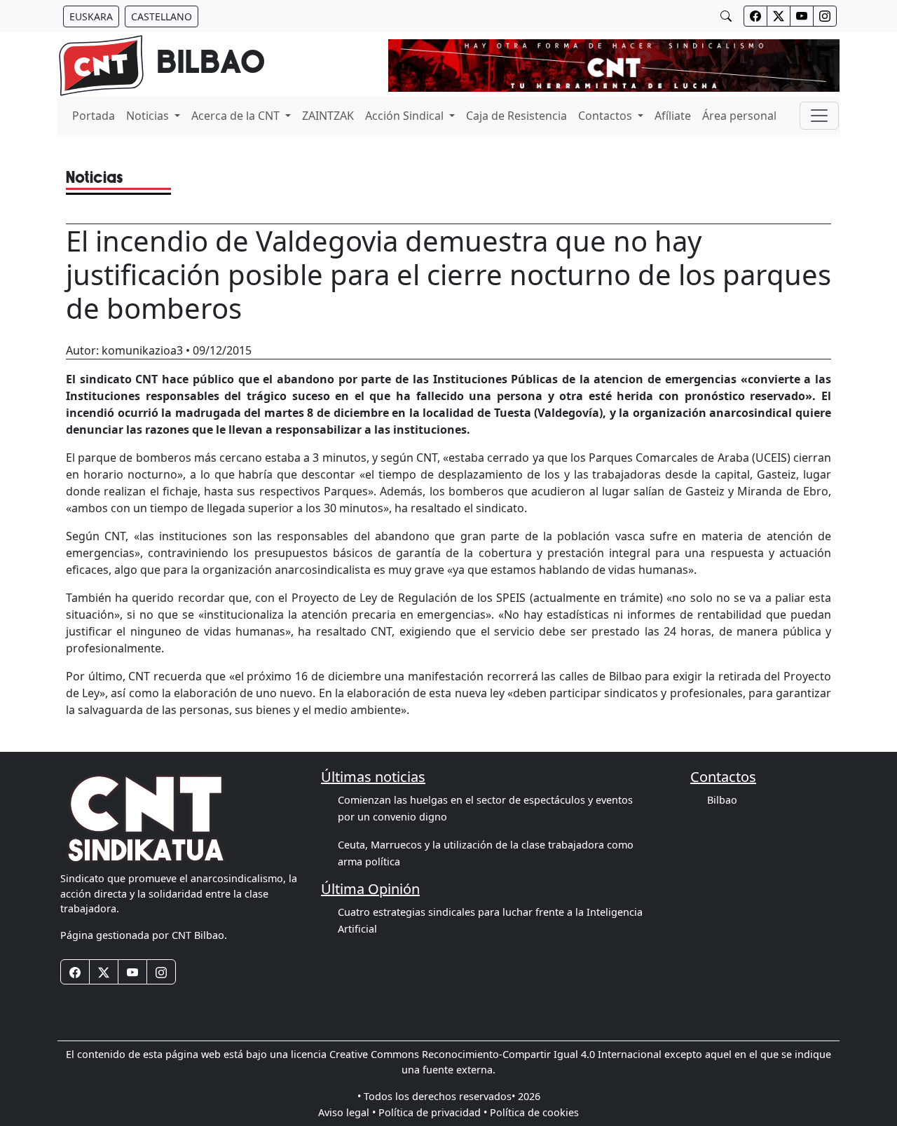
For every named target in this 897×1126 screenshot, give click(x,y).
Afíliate (673, 115)
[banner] (161, 65)
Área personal (739, 115)
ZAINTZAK (328, 115)
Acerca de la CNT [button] (236, 115)
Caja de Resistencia (516, 115)
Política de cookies (534, 1112)
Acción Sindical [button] (405, 115)
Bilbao (722, 799)
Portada (93, 115)
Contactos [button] (606, 115)
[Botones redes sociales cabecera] (755, 16)
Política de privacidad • (432, 1112)
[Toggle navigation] (819, 116)
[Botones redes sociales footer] (75, 971)
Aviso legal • (347, 1112)
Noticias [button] (149, 115)
